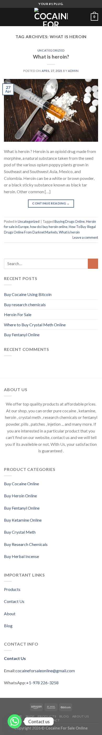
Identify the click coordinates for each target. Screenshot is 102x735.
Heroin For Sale (17, 314)
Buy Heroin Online (20, 495)
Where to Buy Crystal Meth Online (35, 324)
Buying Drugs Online (69, 221)
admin (73, 70)
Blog (8, 625)
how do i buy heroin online (48, 227)
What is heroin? (51, 57)
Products (12, 589)
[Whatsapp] (15, 721)
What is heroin (69, 232)
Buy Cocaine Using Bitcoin (28, 294)
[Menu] (7, 16)
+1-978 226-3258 (42, 682)
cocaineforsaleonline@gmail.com (45, 670)
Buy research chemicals (25, 304)
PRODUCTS (47, 716)
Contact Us (14, 601)
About (9, 613)
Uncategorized (51, 50)
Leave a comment (85, 237)
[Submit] (93, 264)
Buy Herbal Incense (21, 556)
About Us (80, 716)
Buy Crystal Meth (20, 531)
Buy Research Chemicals (26, 544)
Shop (30, 716)
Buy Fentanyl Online (21, 334)
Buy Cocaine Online (21, 483)
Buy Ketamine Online (23, 519)
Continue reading (51, 203)
